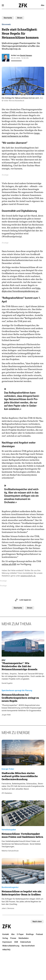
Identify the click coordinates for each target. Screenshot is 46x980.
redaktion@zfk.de (27, 576)
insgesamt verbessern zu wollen (21, 135)
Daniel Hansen (26, 55)
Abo (42, 5)
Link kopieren (25, 600)
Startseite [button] (23, 5)
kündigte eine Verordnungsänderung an (21, 290)
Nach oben (37, 921)
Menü (3, 5)
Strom (19, 18)
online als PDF (9, 564)
